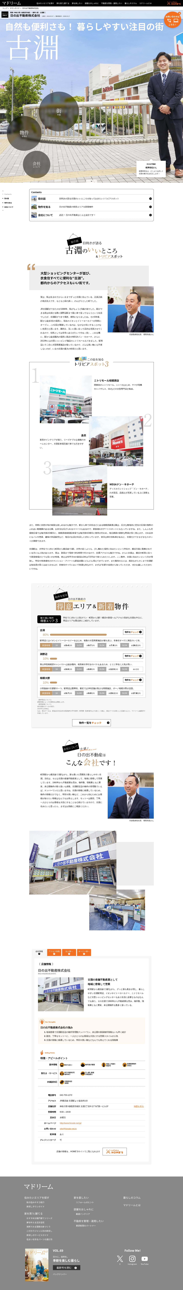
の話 (58, 111)
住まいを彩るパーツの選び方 (69, 1)
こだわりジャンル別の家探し (39, 1230)
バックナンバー (60, 1274)
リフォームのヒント (85, 1202)
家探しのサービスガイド (37, 1235)
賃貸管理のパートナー (111, 1)
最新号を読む (64, 1267)
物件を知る (8, 203)
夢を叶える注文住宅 (35, 1222)
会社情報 (39, 951)
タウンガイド (15, 8)
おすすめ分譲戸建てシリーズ (39, 1218)
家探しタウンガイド (46, 1)
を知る (24, 133)
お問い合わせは (173, 20)
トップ (4, 8)
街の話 (6, 198)
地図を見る (139, 1106)
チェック (132, 632)
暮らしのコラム (131, 3)
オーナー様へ (84, 951)
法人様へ (69, 951)
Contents (8, 194)
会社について (8, 207)
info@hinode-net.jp (68, 1129)
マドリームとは (145, 3)
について (37, 164)
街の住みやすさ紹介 (35, 1202)
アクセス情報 (54, 951)
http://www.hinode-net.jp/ (70, 1123)
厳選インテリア (92, 1)
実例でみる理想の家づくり (38, 1226)
